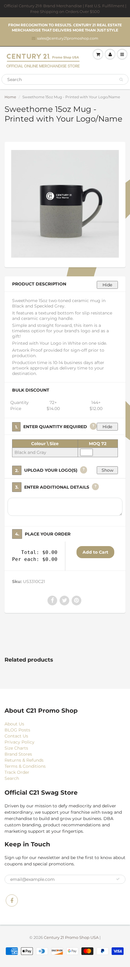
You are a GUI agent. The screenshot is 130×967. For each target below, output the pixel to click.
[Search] (121, 79)
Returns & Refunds (24, 760)
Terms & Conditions (25, 766)
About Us (14, 724)
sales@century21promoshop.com (67, 38)
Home (10, 97)
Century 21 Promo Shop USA (71, 937)
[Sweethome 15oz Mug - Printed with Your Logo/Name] (65, 204)
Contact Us (16, 736)
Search (12, 778)
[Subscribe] (118, 879)
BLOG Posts (17, 730)
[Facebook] (12, 900)
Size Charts (16, 748)
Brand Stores (18, 754)
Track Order (17, 772)
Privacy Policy (19, 742)
